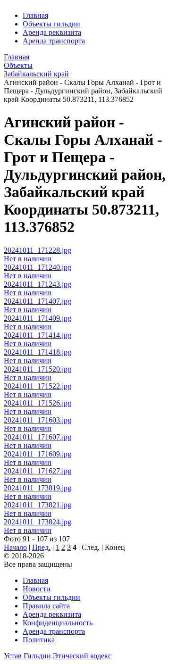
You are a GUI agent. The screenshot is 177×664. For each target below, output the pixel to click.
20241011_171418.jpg (37, 352)
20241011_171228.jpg (37, 250)
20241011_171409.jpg (37, 318)
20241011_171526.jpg (37, 403)
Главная (35, 15)
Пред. (41, 547)
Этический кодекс (82, 656)
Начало (15, 547)
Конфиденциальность (58, 623)
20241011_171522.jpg (37, 386)
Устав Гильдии (27, 656)
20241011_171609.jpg (37, 454)
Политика (39, 640)
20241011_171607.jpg (37, 437)
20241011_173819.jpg (37, 488)
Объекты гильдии (51, 24)
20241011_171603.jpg (37, 420)
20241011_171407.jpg (37, 301)
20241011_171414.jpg (37, 335)
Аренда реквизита (52, 32)
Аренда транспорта (54, 41)
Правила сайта (46, 606)
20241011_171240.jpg (37, 267)
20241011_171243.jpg (37, 284)
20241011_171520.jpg (37, 369)
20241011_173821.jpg (37, 505)
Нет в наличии (27, 259)
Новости (37, 589)
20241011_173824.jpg (37, 522)
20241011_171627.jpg (37, 471)
